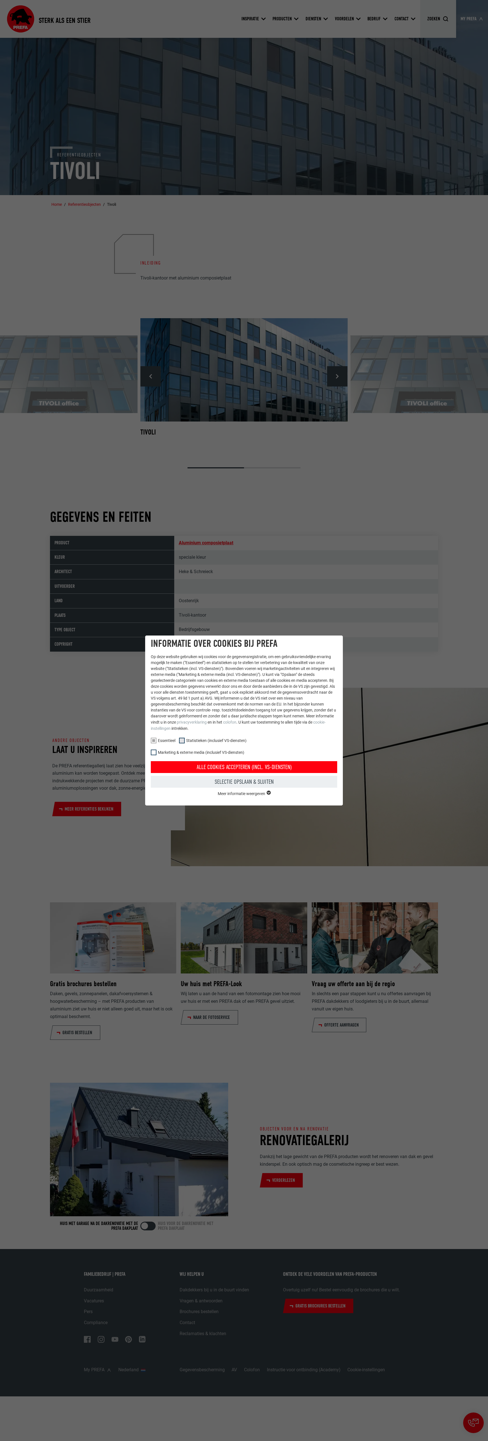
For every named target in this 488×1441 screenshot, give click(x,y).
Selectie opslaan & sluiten (244, 781)
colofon (229, 722)
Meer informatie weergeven (242, 793)
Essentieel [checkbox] (166, 740)
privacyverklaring (192, 722)
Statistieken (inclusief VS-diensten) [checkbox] (216, 740)
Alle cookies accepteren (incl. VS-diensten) (244, 767)
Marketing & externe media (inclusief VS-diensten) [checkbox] (201, 752)
